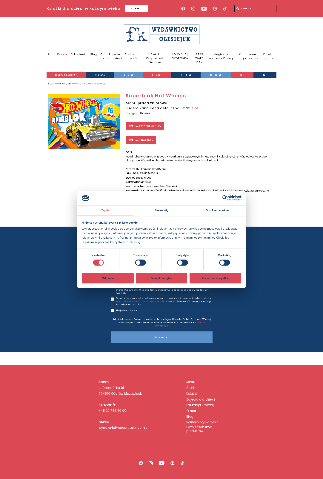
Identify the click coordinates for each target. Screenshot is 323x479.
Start (51, 54)
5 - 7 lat (157, 75)
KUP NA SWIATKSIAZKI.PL (145, 125)
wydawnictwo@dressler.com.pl (123, 427)
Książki (63, 54)
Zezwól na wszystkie (215, 278)
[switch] (140, 263)
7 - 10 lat (186, 75)
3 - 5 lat (128, 75)
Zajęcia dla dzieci (114, 56)
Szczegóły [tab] (161, 210)
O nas (101, 56)
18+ (265, 75)
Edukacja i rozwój (133, 56)
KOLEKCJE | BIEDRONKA (180, 56)
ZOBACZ (136, 8)
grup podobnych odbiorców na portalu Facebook (141, 301)
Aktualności (79, 54)
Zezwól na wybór (161, 278)
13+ (242, 75)
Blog (93, 54)
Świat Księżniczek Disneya (155, 58)
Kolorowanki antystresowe (248, 56)
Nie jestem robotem (126, 310)
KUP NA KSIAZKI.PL (141, 139)
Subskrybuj (161, 337)
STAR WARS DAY (199, 58)
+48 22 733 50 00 (112, 410)
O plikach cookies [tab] (217, 210)
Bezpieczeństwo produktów (199, 429)
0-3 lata (100, 75)
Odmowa (108, 278)
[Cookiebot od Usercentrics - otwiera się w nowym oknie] (225, 198)
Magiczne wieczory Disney (221, 56)
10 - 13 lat (215, 75)
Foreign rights (269, 56)
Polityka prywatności (202, 422)
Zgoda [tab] (105, 210)
